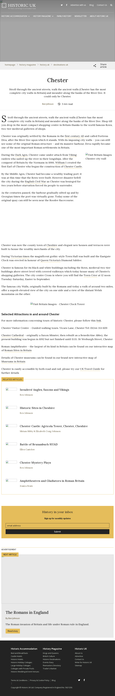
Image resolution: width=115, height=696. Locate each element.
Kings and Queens (51, 653)
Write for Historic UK (83, 662)
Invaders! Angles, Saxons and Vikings (44, 389)
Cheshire (51, 245)
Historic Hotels (17, 659)
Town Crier (90, 275)
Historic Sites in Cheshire (37, 408)
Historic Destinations (51, 659)
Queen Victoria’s (50, 260)
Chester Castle (73, 166)
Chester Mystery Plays (35, 462)
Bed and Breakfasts (19, 653)
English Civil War (35, 181)
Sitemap (78, 665)
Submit (57, 531)
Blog (91, 5)
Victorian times (20, 256)
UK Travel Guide (90, 368)
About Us (79, 653)
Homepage (10, 64)
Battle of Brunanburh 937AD (39, 444)
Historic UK (18, 7)
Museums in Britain (13, 361)
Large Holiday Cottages (21, 665)
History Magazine (42, 16)
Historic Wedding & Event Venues (25, 671)
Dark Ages (21, 154)
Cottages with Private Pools (22, 668)
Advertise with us (78, 5)
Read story (13, 631)
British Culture (49, 656)
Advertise (79, 656)
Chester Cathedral (12, 335)
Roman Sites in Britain (18, 350)
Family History (64, 16)
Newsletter (81, 16)
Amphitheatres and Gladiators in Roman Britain (52, 481)
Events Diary (48, 662)
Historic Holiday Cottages (21, 662)
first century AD (74, 136)
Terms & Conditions (19, 680)
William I (60, 162)
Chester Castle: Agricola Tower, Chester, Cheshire (54, 426)
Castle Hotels (16, 656)
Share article (103, 65)
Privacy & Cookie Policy (39, 680)
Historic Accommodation (14, 16)
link (98, 320)
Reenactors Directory (52, 665)
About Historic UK (99, 16)
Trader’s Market (49, 668)
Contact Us (102, 5)
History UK (44, 64)
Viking (73, 154)
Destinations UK (60, 64)
